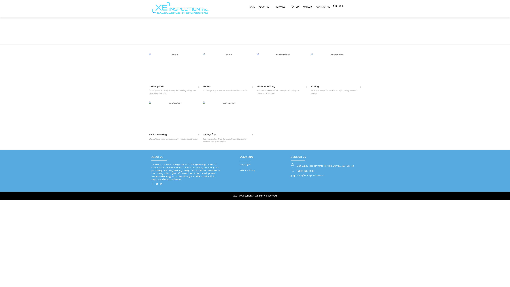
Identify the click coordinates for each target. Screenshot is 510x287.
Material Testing (266, 86)
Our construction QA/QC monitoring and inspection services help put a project (225, 140)
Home (153, 25)
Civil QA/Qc (209, 134)
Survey (207, 86)
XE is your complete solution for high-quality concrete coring (334, 92)
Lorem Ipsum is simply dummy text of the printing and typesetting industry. (172, 92)
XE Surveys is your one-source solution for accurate (225, 91)
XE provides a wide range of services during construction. (173, 139)
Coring (315, 86)
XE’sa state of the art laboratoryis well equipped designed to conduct (278, 92)
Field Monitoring (158, 134)
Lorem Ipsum (156, 86)
